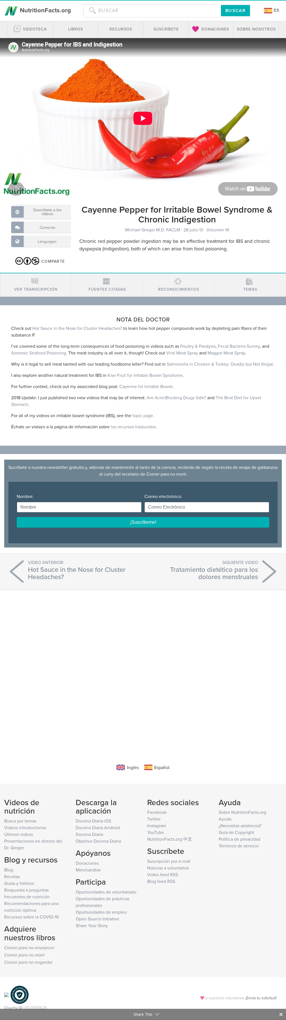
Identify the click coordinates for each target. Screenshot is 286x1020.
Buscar (235, 10)
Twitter (154, 819)
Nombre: (26, 496)
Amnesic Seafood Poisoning (38, 353)
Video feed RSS (162, 874)
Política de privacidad (239, 839)
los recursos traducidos (133, 427)
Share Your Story (92, 925)
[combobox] (152, 10)
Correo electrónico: (164, 496)
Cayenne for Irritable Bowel (146, 386)
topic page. (143, 415)
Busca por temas (20, 821)
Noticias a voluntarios (168, 868)
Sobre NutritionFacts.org (242, 812)
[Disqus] (143, 668)
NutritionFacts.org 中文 (169, 839)
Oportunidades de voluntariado (106, 892)
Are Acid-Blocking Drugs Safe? (176, 397)
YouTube (155, 832)
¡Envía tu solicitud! (261, 998)
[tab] (36, 285)
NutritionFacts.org (44, 10)
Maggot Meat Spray (226, 353)
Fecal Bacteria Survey (239, 346)
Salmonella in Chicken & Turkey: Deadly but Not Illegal (220, 364)
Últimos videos (18, 834)
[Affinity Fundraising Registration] (19, 994)
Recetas (12, 876)
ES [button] (276, 10)
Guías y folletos (19, 883)
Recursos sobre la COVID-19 (31, 917)
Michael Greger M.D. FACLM (153, 230)
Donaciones (87, 863)
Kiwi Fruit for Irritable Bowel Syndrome (145, 375)
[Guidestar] (6, 994)
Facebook (156, 812)
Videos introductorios (25, 827)
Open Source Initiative (97, 919)
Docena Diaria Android (98, 827)
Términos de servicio (239, 846)
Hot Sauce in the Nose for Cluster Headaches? (77, 328)
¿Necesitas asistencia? (240, 825)
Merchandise (88, 870)
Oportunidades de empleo (101, 912)
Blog (8, 870)
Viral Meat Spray (182, 353)
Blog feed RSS (161, 881)
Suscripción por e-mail (168, 861)
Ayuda (225, 819)
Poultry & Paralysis (198, 346)
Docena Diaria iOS (93, 821)
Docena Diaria (89, 834)
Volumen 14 (217, 230)
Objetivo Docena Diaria (98, 841)
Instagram (156, 825)
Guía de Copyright (236, 832)
